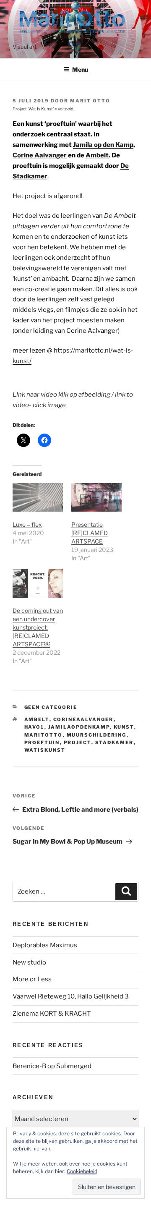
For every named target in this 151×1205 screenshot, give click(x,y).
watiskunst (45, 750)
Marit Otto (90, 101)
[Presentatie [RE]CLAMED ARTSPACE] (96, 497)
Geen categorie (51, 707)
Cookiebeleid (82, 1171)
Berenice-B (29, 1066)
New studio (29, 962)
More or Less (32, 979)
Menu (80, 69)
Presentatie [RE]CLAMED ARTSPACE (89, 533)
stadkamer (114, 742)
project (77, 742)
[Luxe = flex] (38, 497)
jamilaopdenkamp (79, 727)
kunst (124, 727)
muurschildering (97, 735)
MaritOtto (43, 735)
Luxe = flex (27, 524)
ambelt (36, 719)
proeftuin (42, 742)
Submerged (73, 1066)
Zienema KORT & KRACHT (52, 1013)
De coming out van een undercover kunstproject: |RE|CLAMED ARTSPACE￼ (38, 627)
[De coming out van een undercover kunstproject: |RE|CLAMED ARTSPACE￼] (38, 583)
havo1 (34, 727)
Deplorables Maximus (45, 945)
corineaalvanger (83, 719)
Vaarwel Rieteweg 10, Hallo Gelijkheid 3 (71, 996)
